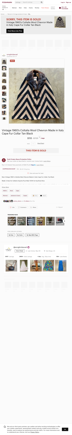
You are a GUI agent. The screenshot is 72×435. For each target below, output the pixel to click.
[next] (39, 137)
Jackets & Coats (15, 195)
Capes (25, 195)
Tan (36, 195)
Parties (37, 8)
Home (31, 8)
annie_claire (17, 201)
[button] (18, 2)
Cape (17, 191)
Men (20, 8)
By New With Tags (32, 235)
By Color (20, 235)
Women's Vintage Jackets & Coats (17, 14)
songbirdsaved (12, 54)
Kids (25, 8)
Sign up (68, 2)
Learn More (39, 165)
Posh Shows (45, 8)
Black (44, 195)
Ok (65, 429)
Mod (11, 191)
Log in (63, 2)
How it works (53, 7)
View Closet (19, 251)
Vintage (42, 138)
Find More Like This (15, 31)
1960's (5, 191)
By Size (11, 235)
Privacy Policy (34, 432)
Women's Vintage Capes (29, 14)
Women (14, 8)
